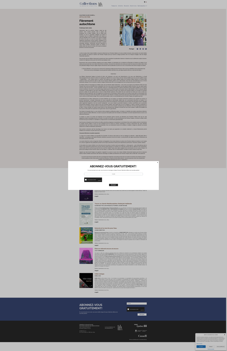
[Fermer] (157, 162)
